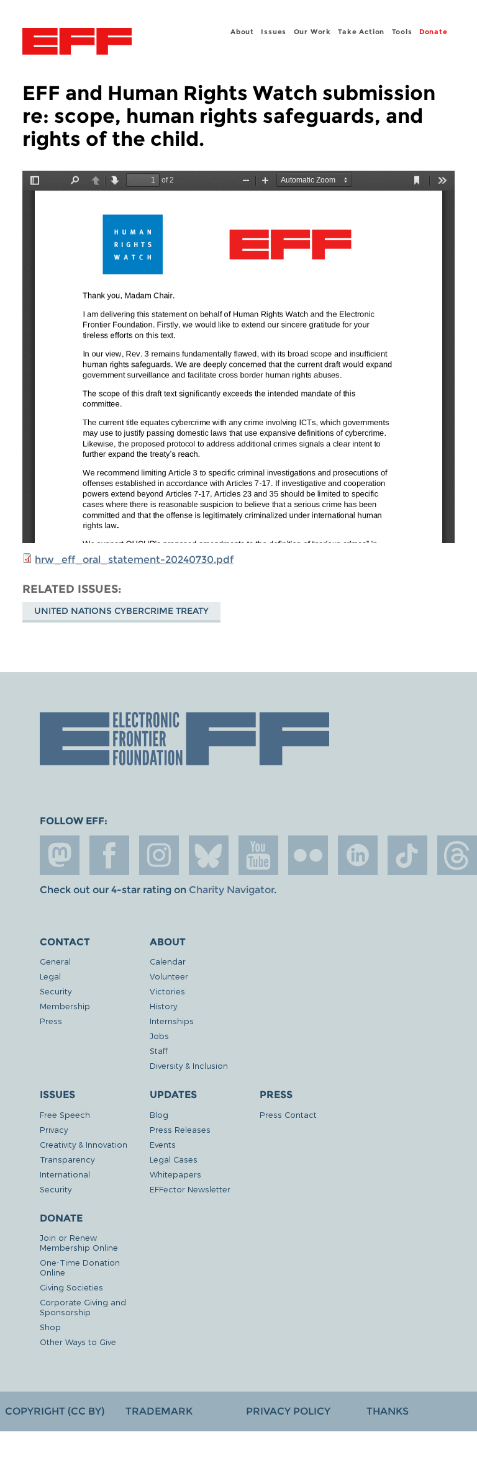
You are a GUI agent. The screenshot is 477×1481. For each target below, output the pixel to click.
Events (163, 1144)
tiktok (407, 855)
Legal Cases (174, 1159)
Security (55, 991)
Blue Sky (209, 855)
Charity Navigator (231, 890)
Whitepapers (175, 1174)
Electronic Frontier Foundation (77, 43)
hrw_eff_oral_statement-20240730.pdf (134, 559)
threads (457, 855)
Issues (273, 31)
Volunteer (169, 976)
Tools (402, 31)
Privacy (54, 1129)
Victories (167, 991)
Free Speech (65, 1114)
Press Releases (180, 1129)
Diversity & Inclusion (189, 1065)
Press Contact (288, 1114)
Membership (65, 1006)
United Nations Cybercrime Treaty (121, 610)
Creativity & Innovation (83, 1144)
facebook (109, 855)
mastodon (60, 855)
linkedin (358, 855)
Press (51, 1020)
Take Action (361, 31)
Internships (172, 1020)
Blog (159, 1114)
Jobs (159, 1035)
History (163, 1006)
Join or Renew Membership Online (79, 1242)
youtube (258, 855)
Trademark (159, 1411)
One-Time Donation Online (80, 1267)
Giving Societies (71, 1287)
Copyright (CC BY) (54, 1411)
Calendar (168, 961)
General (55, 961)
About (242, 31)
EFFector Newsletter (190, 1189)
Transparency (67, 1159)
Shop (50, 1326)
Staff (159, 1050)
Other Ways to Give (78, 1341)
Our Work (312, 31)
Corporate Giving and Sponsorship (83, 1307)
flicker (308, 855)
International (65, 1174)
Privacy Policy (288, 1411)
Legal (50, 976)
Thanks (387, 1411)
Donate (433, 31)
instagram (159, 855)
